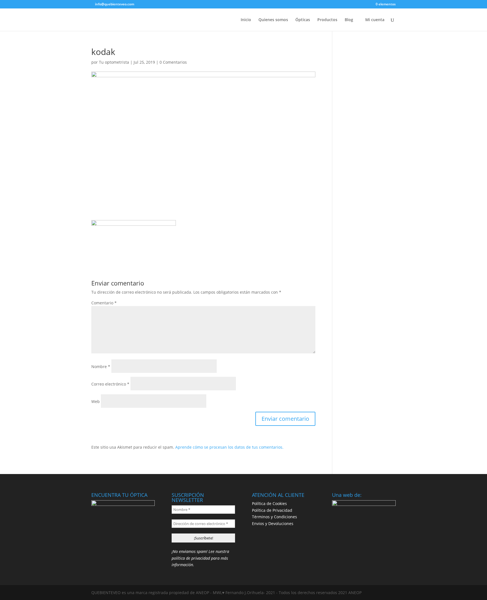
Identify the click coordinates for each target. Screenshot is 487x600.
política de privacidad (191, 558)
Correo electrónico (110, 384)
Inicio (246, 20)
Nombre (100, 366)
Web (95, 401)
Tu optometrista (114, 62)
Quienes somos (273, 20)
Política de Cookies (269, 503)
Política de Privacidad (272, 510)
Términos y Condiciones (274, 516)
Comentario (104, 302)
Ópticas (302, 20)
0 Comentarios (173, 62)
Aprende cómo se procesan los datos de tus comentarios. (229, 447)
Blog (349, 20)
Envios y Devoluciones (272, 523)
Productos (327, 20)
